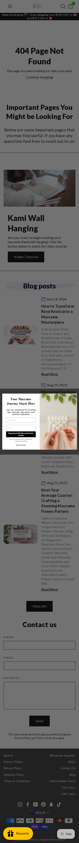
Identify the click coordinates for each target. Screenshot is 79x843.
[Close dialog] (74, 396)
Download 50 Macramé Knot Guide (20, 434)
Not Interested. (21, 445)
